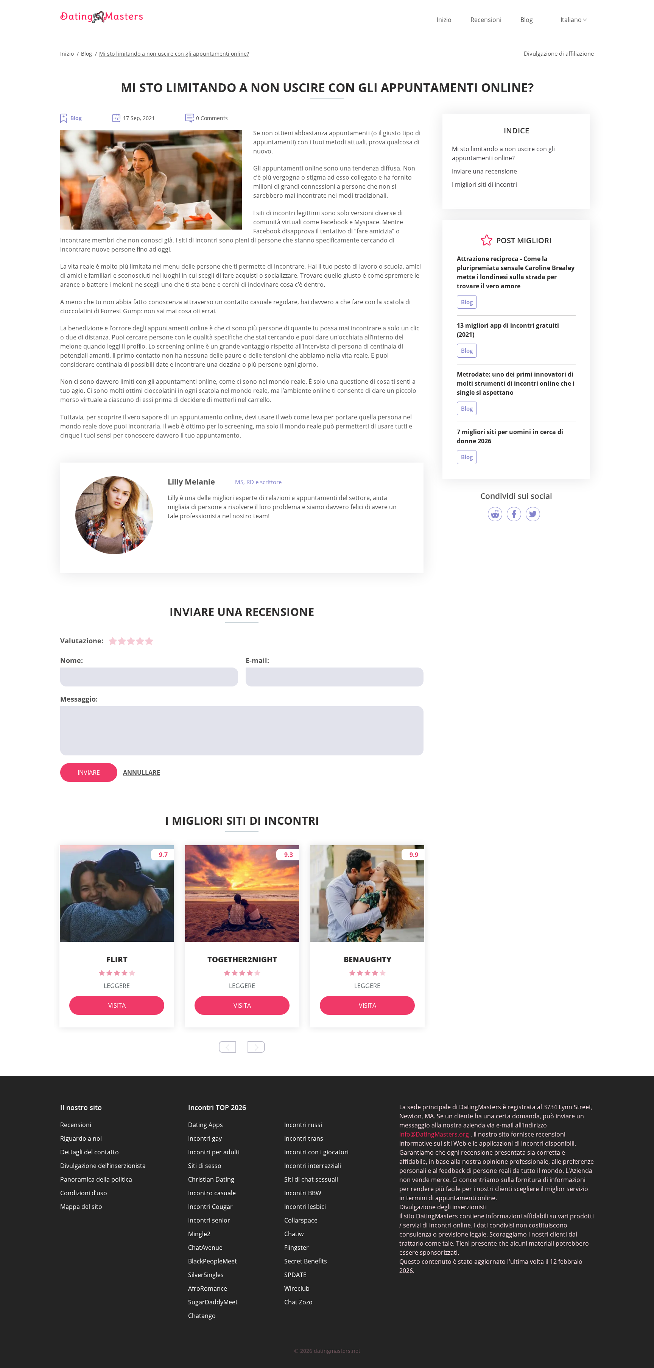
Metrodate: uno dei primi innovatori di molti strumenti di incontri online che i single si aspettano (516, 383)
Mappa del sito (81, 1206)
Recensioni (485, 20)
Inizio (444, 20)
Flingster (296, 1247)
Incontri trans (303, 1138)
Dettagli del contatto (89, 1152)
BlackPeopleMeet (212, 1261)
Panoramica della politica (96, 1179)
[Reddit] (495, 514)
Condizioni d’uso (83, 1193)
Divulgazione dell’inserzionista (103, 1166)
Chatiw (294, 1234)
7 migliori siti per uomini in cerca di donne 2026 (510, 436)
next (256, 1047)
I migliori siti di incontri (484, 184)
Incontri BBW (302, 1193)
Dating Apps (205, 1125)
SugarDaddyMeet (213, 1302)
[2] (122, 641)
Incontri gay (205, 1138)
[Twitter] (533, 514)
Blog (526, 20)
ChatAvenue (205, 1247)
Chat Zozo (298, 1302)
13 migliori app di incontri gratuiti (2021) (508, 330)
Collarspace (301, 1220)
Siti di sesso (204, 1166)
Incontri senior (209, 1220)
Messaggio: (79, 699)
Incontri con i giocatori (316, 1152)
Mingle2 (199, 1234)
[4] (140, 641)
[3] (131, 641)
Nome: (71, 660)
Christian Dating (211, 1179)
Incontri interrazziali (312, 1166)
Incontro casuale (212, 1193)
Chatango (202, 1316)
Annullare (141, 772)
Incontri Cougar (210, 1206)
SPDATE (295, 1275)
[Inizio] (101, 17)
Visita (117, 1005)
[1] (113, 641)
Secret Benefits (305, 1261)
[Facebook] (514, 514)
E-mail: (257, 660)
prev (227, 1047)
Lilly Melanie (191, 482)
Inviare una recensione (484, 171)
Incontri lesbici (305, 1206)
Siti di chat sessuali (311, 1179)
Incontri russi (303, 1125)
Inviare (89, 772)
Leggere (117, 986)
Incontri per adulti (214, 1152)
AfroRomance (207, 1288)
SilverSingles (206, 1275)
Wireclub (297, 1288)
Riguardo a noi (81, 1138)
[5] (149, 641)
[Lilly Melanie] (114, 515)
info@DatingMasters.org (434, 1134)
